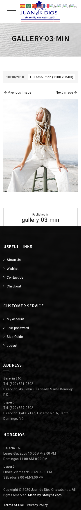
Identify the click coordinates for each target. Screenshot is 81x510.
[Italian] (60, 6)
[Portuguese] (66, 6)
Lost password (18, 328)
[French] (46, 6)
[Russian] (74, 6)
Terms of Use (13, 505)
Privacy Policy (37, 505)
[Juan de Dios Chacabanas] (40, 11)
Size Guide (15, 337)
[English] (40, 6)
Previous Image (20, 92)
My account (15, 319)
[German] (53, 6)
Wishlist (12, 268)
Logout (12, 345)
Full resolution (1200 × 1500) (51, 77)
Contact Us (15, 277)
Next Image (64, 92)
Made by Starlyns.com (45, 495)
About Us (14, 260)
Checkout (14, 286)
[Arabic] (29, 6)
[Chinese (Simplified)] (35, 6)
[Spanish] (23, 6)
